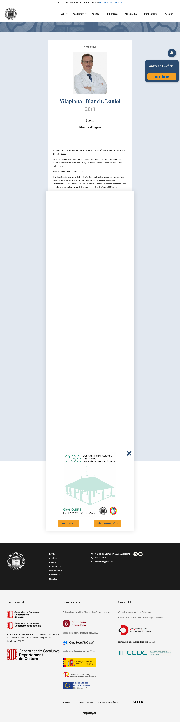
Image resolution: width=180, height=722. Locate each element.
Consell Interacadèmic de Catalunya (134, 612)
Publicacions (55, 574)
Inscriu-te (162, 76)
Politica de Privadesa (84, 702)
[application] (66, 14)
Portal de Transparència (108, 702)
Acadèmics (54, 558)
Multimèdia (54, 570)
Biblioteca (53, 566)
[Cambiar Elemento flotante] (172, 53)
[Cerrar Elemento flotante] (175, 64)
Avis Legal (67, 702)
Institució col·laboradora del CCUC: (136, 641)
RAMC (52, 554)
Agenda (52, 562)
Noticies (53, 579)
